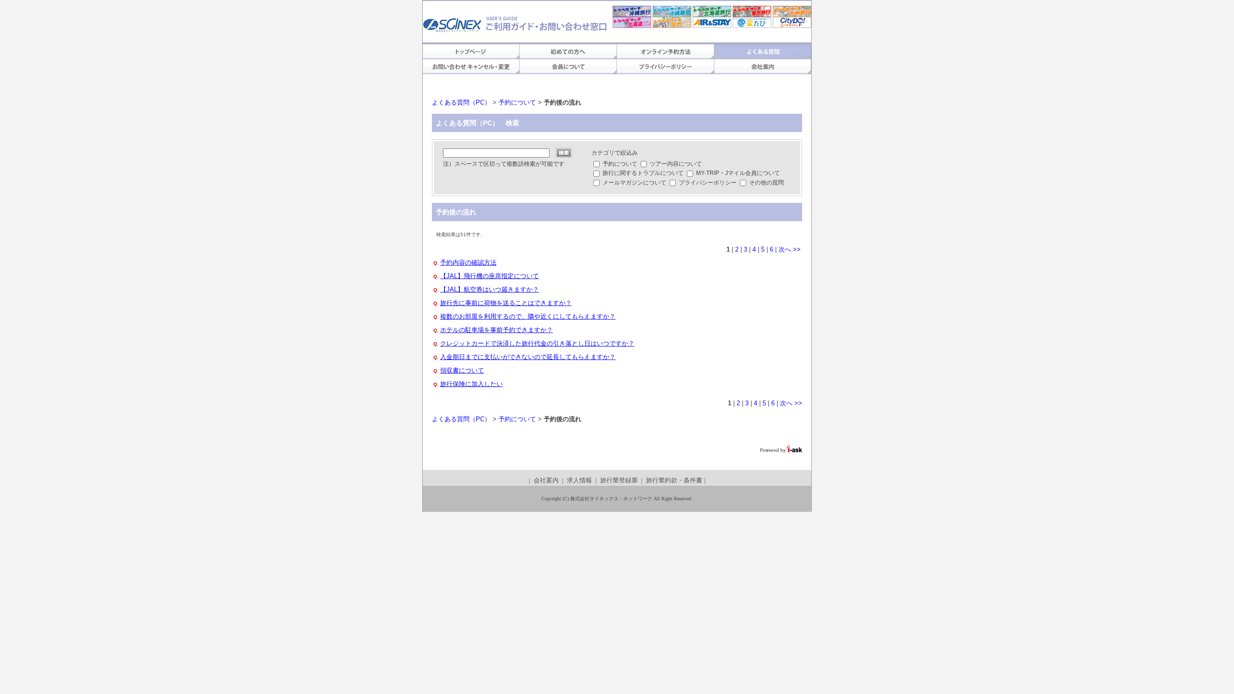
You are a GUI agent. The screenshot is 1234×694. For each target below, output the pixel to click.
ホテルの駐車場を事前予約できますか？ (496, 330)
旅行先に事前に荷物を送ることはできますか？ (506, 303)
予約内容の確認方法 (468, 262)
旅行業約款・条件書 (674, 480)
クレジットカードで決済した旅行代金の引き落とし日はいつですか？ (537, 343)
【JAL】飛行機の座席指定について (489, 276)
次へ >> (789, 249)
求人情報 (579, 480)
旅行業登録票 (619, 480)
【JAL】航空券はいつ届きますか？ (489, 289)
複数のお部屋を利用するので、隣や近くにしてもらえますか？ (528, 316)
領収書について (462, 370)
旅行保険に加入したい (471, 383)
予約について (517, 102)
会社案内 (546, 480)
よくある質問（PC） (461, 102)
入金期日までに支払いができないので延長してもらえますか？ (528, 356)
